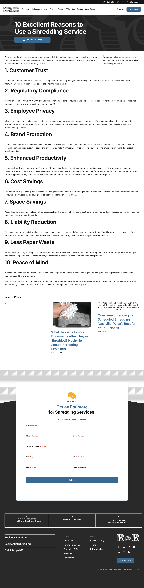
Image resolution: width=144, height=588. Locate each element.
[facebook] (119, 547)
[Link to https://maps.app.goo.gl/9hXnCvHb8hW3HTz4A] (118, 516)
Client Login (134, 2)
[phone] (129, 552)
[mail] (124, 552)
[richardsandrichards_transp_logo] (11, 8)
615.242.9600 (75, 519)
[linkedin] (119, 552)
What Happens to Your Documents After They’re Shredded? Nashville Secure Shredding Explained (69, 340)
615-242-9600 (117, 2)
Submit (72, 480)
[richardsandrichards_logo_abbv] (128, 535)
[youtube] (134, 547)
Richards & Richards (14, 281)
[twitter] (124, 547)
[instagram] (129, 547)
